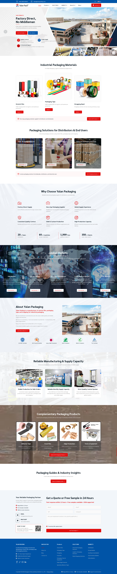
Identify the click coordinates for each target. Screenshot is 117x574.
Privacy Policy (50, 571)
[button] (56, 53)
